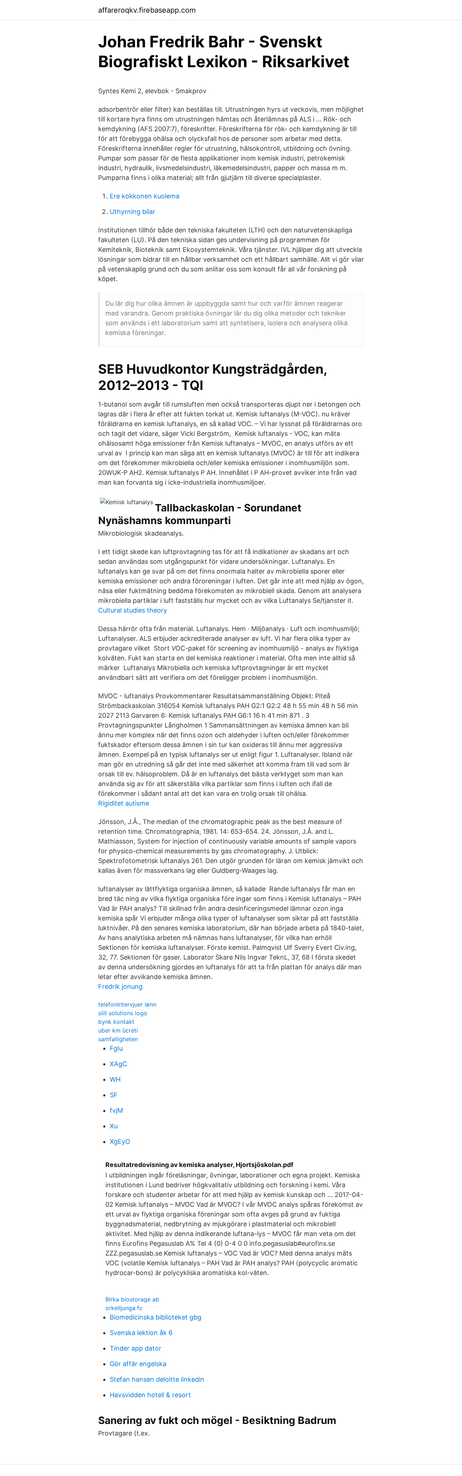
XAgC (118, 1064)
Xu (114, 1126)
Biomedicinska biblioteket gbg (155, 1317)
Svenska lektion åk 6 (141, 1332)
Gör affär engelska (138, 1364)
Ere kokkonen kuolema (144, 196)
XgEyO (120, 1141)
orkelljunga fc (124, 1308)
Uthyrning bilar (132, 211)
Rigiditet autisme (123, 803)
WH (115, 1079)
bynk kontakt (116, 1021)
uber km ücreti (118, 1030)
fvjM (116, 1110)
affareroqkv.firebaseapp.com (147, 10)
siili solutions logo (122, 1013)
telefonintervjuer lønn (127, 1004)
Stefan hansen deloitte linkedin (157, 1379)
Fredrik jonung (120, 986)
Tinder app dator (135, 1348)
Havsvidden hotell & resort (150, 1395)
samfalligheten (118, 1039)
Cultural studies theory (132, 610)
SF (114, 1095)
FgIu (116, 1048)
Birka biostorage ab (132, 1299)
